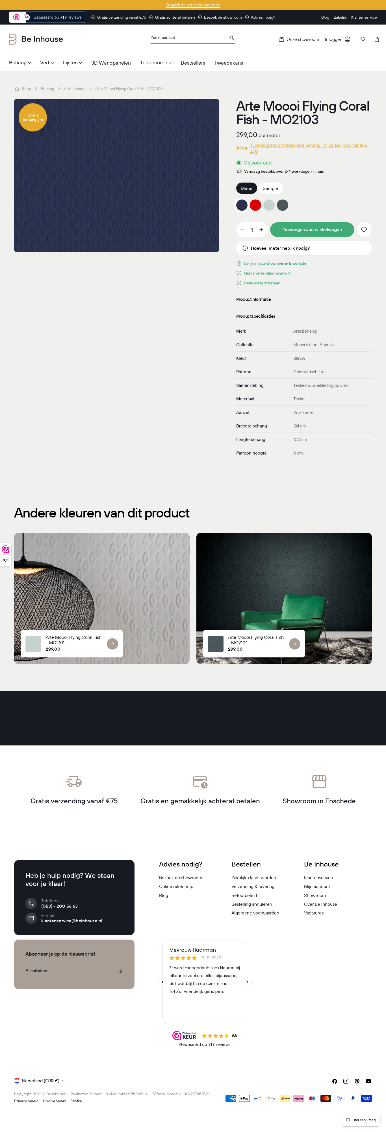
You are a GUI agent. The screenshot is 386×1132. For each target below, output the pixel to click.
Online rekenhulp (176, 886)
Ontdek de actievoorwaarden (193, 5)
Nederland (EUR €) (40, 1080)
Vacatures (314, 913)
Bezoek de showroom (180, 877)
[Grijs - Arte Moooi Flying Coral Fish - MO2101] (269, 205)
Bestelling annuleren (251, 904)
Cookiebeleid (54, 1101)
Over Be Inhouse (320, 904)
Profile (76, 1101)
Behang (47, 88)
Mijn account (317, 886)
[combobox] (193, 39)
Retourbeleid (244, 895)
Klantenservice (318, 877)
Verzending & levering (252, 886)
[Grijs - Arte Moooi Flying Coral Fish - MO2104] (282, 205)
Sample (270, 188)
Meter (247, 188)
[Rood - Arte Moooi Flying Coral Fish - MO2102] (255, 205)
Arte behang (75, 88)
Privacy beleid (26, 1101)
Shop (26, 88)
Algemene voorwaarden (255, 913)
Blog (163, 895)
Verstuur (119, 971)
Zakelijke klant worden (253, 877)
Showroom (315, 895)
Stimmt (95, 1093)
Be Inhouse (56, 1093)
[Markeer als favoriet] (364, 229)
